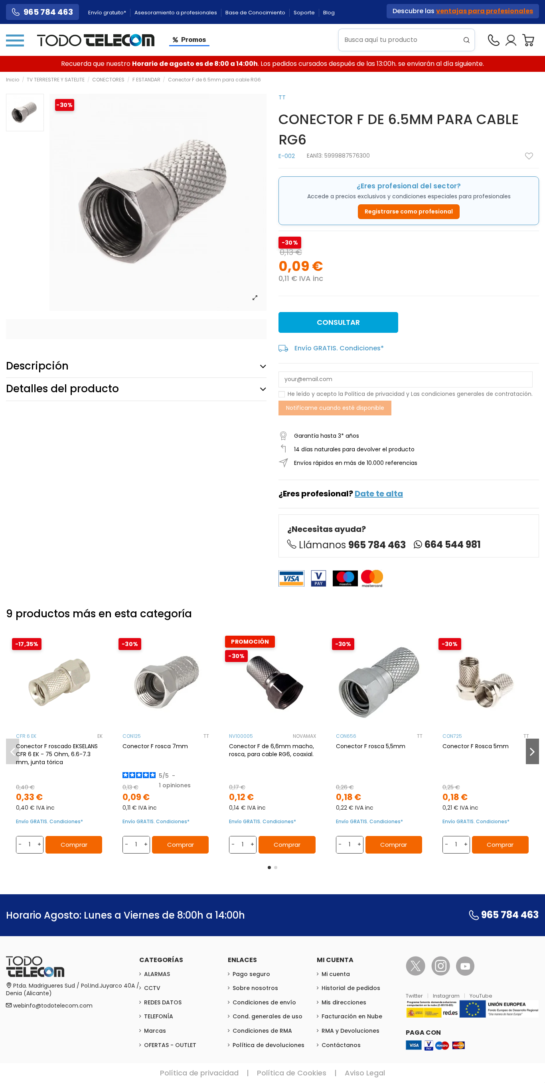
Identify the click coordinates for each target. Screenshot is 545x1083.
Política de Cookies (291, 1073)
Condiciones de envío (264, 1002)
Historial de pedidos (351, 988)
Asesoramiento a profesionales (176, 12)
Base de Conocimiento (255, 12)
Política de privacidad (375, 394)
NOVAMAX (304, 736)
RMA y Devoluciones (350, 1031)
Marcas (155, 1031)
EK (100, 736)
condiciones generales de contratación (476, 394)
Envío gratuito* (107, 12)
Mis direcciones (344, 1002)
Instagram (447, 996)
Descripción (37, 366)
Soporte (305, 12)
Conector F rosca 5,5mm (370, 746)
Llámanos (352, 544)
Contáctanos (341, 1045)
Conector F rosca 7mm (155, 746)
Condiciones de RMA (262, 1031)
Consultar (338, 322)
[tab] (136, 366)
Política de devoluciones (268, 1045)
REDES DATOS (163, 1002)
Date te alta (379, 493)
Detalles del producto (62, 388)
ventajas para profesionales (484, 11)
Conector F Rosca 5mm (475, 746)
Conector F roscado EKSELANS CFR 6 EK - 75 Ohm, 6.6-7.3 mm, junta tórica (57, 754)
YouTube (481, 996)
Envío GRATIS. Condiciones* (339, 348)
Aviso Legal (365, 1073)
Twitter (415, 996)
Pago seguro (251, 974)
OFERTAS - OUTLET (170, 1045)
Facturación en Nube (352, 1016)
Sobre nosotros (255, 988)
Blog (329, 12)
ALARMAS (157, 974)
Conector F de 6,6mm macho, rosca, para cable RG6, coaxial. (271, 750)
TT (282, 97)
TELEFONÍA (158, 1016)
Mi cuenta (336, 974)
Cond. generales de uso (267, 1016)
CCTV (152, 988)
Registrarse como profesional (409, 211)
